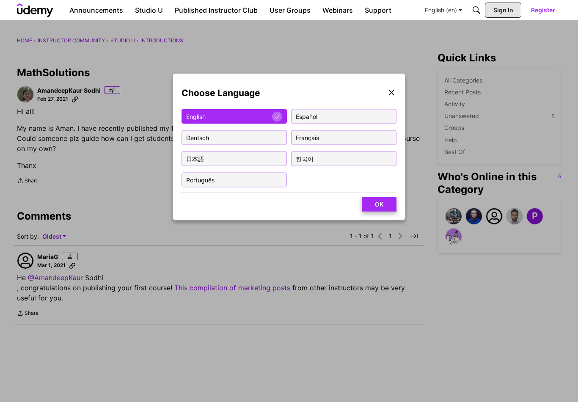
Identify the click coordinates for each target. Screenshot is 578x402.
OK (379, 204)
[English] (35, 10)
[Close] (391, 93)
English (196, 116)
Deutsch (197, 137)
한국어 (305, 158)
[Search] (476, 10)
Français (307, 137)
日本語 (195, 158)
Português (200, 179)
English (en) (441, 10)
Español (306, 116)
